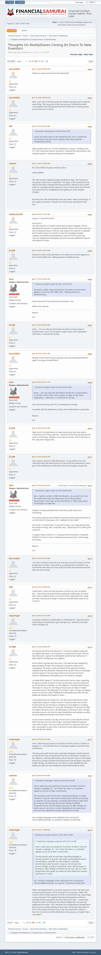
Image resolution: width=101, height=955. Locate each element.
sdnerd (12, 163)
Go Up (9, 923)
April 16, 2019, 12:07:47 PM (41, 250)
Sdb (11, 587)
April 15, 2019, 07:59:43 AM (41, 163)
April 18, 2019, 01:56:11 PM (41, 354)
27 (39, 61)
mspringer (14, 615)
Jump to (59, 937)
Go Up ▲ (93, 952)
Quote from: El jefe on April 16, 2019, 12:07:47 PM (53, 284)
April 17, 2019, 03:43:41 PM (41, 279)
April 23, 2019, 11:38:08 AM (41, 830)
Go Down (11, 61)
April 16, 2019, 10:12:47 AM (41, 214)
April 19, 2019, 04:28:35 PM (41, 457)
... (28, 61)
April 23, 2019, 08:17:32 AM (41, 739)
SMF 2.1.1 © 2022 (11, 952)
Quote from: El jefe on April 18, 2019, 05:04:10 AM (53, 387)
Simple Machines (22, 952)
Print (91, 62)
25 (33, 61)
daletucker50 (16, 214)
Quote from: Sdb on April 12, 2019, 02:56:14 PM (53, 131)
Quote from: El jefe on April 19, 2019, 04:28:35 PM (53, 491)
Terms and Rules (82, 952)
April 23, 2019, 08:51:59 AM (41, 775)
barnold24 (14, 69)
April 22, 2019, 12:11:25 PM (41, 616)
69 (47, 61)
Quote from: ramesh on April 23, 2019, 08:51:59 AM (54, 835)
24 (30, 61)
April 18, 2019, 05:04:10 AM (41, 325)
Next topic (88, 54)
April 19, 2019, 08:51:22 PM (41, 485)
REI (10, 126)
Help (73, 952)
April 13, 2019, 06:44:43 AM (41, 126)
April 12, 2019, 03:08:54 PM (41, 69)
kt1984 (12, 646)
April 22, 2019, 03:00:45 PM (41, 647)
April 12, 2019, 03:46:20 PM (41, 98)
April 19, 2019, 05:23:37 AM (41, 428)
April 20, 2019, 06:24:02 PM (41, 587)
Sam (11, 279)
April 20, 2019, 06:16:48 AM (41, 558)
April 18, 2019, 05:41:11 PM (41, 382)
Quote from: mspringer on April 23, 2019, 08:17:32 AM (55, 780)
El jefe (12, 250)
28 (42, 61)
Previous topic (76, 54)
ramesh (13, 775)
